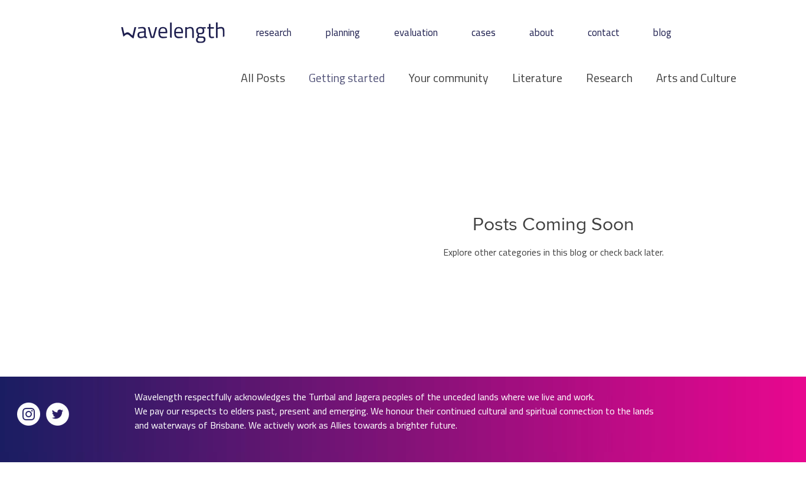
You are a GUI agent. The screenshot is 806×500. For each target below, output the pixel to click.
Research (609, 78)
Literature (537, 78)
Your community (448, 78)
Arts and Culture (696, 78)
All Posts (263, 78)
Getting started (347, 78)
